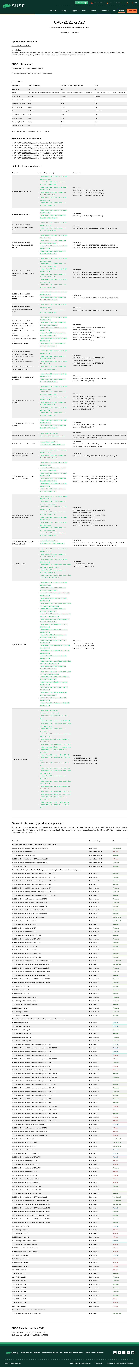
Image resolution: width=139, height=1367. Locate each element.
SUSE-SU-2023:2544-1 (22, 150)
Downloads (132, 11)
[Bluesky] (132, 1352)
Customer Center (98, 3)
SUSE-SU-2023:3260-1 (22, 153)
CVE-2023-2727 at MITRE (21, 46)
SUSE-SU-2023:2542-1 (22, 145)
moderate (42, 73)
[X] (123, 1352)
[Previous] (64, 32)
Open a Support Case (15, 1363)
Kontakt (121, 10)
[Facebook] (119, 1352)
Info (61, 1352)
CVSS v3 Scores (17, 81)
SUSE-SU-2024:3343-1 (22, 158)
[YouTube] (115, 1352)
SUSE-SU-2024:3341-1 (22, 155)
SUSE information (22, 64)
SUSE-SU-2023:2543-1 (22, 148)
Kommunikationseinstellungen (73, 1352)
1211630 (30, 131)
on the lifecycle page (28, 832)
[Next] (76, 32)
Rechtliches (36, 1352)
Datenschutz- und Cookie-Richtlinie (115, 1363)
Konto (110, 3)
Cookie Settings (98, 1363)
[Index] (71, 32)
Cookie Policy (130, 1363)
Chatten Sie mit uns (97, 1352)
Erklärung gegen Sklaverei (50, 1352)
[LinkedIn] (128, 1352)
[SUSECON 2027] (81, 2)
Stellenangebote (26, 1352)
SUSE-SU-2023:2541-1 (22, 143)
